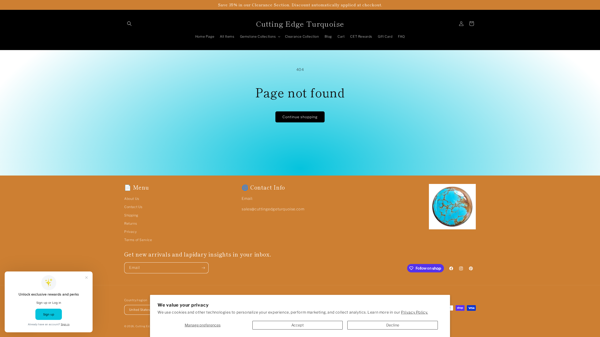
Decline (392, 325)
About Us (131, 199)
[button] (129, 23)
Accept (297, 325)
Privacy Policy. (414, 312)
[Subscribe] (203, 267)
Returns (130, 223)
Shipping (131, 215)
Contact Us (133, 207)
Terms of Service (138, 240)
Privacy (130, 232)
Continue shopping (300, 117)
